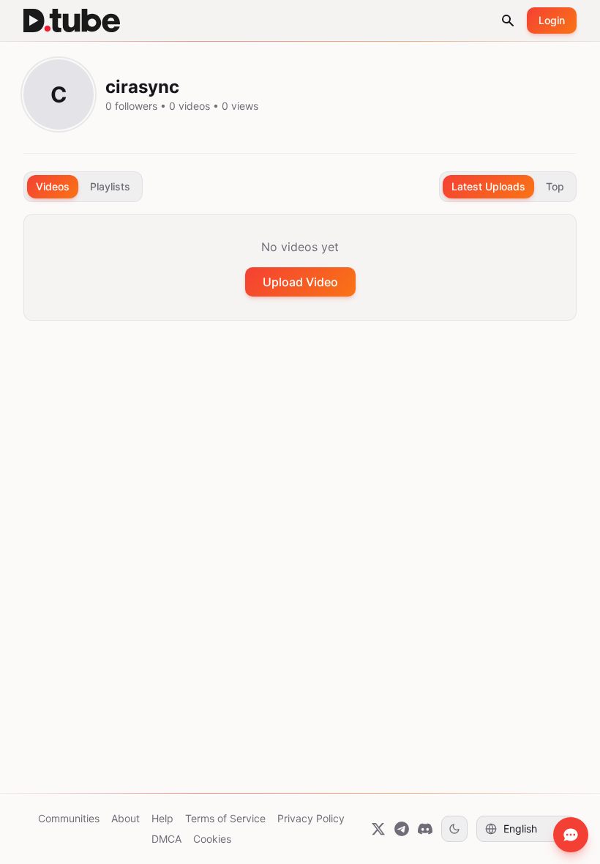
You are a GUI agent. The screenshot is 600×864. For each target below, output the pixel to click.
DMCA (166, 839)
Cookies (212, 839)
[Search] (508, 20)
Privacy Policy (311, 818)
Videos (53, 186)
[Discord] (425, 829)
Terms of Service (225, 818)
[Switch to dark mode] (454, 829)
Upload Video (300, 282)
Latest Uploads (488, 186)
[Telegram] (401, 829)
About (125, 818)
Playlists (110, 186)
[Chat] (570, 834)
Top (555, 186)
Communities (69, 818)
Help (162, 818)
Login (552, 20)
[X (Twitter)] (378, 829)
